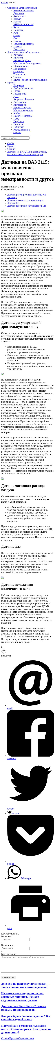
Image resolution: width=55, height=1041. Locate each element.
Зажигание (19, 16)
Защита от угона (22, 60)
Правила (13, 1038)
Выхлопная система (23, 10)
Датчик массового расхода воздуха (25, 200)
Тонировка (19, 74)
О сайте (5, 1038)
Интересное (19, 104)
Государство (19, 93)
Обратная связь (26, 1038)
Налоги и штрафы (22, 116)
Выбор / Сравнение (23, 88)
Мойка (16, 113)
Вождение (18, 85)
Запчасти (18, 57)
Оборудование (21, 66)
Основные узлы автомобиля (22, 7)
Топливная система (23, 43)
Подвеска (18, 30)
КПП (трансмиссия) (23, 24)
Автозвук (18, 55)
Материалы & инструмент (27, 63)
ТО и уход (18, 127)
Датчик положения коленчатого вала (26, 205)
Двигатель (18, 13)
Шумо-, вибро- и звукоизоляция (30, 80)
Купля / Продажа (22, 107)
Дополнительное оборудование (23, 52)
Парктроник (19, 68)
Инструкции (20, 102)
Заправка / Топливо (23, 99)
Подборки (18, 121)
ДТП (15, 96)
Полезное (18, 124)
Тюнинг (17, 77)
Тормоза (17, 46)
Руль (15, 32)
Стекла (17, 41)
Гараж (16, 91)
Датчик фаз (13, 203)
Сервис (17, 132)
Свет (15, 38)
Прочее (11, 82)
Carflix (4, 2)
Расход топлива (21, 129)
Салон (16, 35)
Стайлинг (18, 71)
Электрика (19, 49)
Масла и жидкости (23, 110)
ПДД (16, 118)
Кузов (16, 27)
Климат (17, 19)
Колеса (17, 21)
